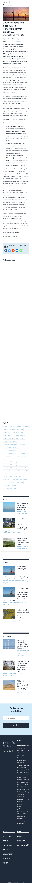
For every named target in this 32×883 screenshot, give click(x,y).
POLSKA (24, 513)
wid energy (11, 482)
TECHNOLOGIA (7, 675)
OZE (27, 470)
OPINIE (19, 513)
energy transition (13, 438)
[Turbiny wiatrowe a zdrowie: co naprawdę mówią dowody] (9, 542)
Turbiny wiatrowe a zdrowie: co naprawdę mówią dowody (23, 541)
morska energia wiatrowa (10, 450)
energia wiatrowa (21, 435)
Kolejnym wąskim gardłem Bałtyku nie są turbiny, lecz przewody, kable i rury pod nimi (23, 666)
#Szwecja (12, 429)
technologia (18, 476)
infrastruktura (13, 441)
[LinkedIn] (10, 751)
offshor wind (20, 470)
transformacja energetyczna (19, 479)
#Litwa (19, 426)
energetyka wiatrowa (17, 432)
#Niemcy (25, 426)
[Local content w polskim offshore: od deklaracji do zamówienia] (9, 507)
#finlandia (12, 426)
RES (4, 476)
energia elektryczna (8, 435)
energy (5, 438)
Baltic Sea (20, 429)
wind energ (20, 482)
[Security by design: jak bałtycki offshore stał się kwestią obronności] (9, 644)
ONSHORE (6, 622)
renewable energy (8, 473)
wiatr (4, 482)
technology (6, 479)
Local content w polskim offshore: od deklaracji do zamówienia (23, 506)
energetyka (6, 432)
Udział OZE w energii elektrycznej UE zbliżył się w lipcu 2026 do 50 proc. (23, 685)
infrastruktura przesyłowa (10, 444)
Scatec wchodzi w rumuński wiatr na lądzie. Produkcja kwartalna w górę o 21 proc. (23, 615)
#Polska (5, 429)
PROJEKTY (6, 583)
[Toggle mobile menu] (27, 4)
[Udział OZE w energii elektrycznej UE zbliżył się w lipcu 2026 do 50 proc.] (9, 685)
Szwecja (10, 476)
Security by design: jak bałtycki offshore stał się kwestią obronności (23, 644)
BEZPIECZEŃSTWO (22, 650)
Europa (22, 438)
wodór (14, 485)
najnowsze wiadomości (20, 456)
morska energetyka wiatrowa (11, 447)
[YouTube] (7, 751)
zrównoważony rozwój (9, 488)
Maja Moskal (6, 39)
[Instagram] (12, 751)
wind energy (6, 485)
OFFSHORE (10, 41)
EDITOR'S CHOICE (22, 511)
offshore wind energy (9, 470)
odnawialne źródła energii (10, 462)
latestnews (23, 444)
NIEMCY (5, 533)
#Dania (5, 426)
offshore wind (23, 467)
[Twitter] (4, 751)
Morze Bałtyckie (24, 453)
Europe (5, 441)
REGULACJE (17, 41)
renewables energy (20, 473)
